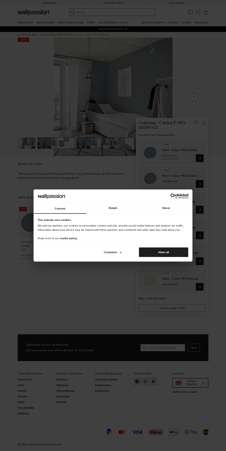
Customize (110, 252)
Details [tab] (113, 207)
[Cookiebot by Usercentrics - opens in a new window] (173, 196)
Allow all (163, 252)
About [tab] (166, 207)
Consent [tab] (60, 208)
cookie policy (68, 238)
